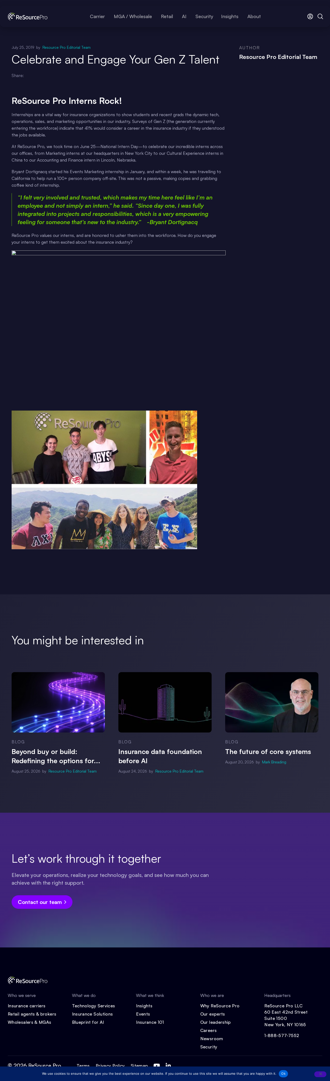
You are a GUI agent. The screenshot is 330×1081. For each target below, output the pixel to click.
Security (208, 1046)
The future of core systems (268, 751)
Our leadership (215, 1022)
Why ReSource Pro (220, 1005)
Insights (144, 1005)
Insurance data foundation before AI (160, 756)
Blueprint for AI (88, 1022)
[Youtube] (156, 1066)
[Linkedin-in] (168, 1066)
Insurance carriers (26, 1005)
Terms (83, 1065)
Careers (208, 1030)
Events (143, 1014)
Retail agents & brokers (32, 1014)
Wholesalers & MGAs (29, 1022)
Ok (283, 1073)
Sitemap (139, 1065)
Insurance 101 (150, 1022)
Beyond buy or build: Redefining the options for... (56, 756)
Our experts (212, 1014)
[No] (320, 1074)
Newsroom (211, 1038)
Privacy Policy (110, 1065)
